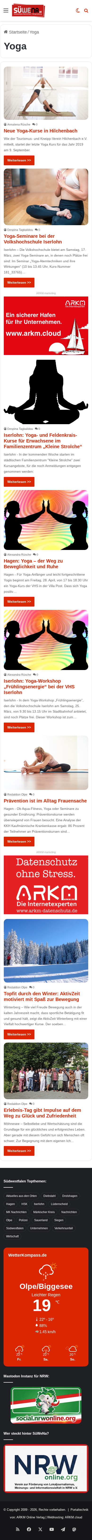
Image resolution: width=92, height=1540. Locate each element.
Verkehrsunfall (63, 1228)
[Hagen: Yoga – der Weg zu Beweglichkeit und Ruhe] (46, 520)
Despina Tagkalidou (20, 230)
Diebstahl (49, 1196)
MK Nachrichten (16, 1212)
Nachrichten (69, 1212)
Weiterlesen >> (19, 160)
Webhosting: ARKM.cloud (64, 1517)
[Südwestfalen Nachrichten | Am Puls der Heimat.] (28, 10)
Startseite (17, 32)
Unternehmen (39, 1228)
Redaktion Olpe (17, 794)
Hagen (10, 1204)
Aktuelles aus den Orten (21, 1196)
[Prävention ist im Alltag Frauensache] (46, 763)
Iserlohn (39, 1204)
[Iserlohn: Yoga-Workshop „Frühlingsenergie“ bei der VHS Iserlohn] (46, 640)
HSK (24, 1204)
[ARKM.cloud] (46, 325)
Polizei (23, 1220)
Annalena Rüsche (18, 124)
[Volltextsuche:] (86, 12)
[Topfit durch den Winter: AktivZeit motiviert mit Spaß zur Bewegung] (46, 951)
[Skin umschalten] (77, 12)
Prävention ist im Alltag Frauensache (45, 800)
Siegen (58, 1220)
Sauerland (41, 1220)
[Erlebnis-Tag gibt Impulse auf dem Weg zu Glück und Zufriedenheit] (46, 1071)
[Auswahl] (6, 12)
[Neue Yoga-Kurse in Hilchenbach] (46, 93)
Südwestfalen (15, 1228)
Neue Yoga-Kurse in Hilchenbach (40, 130)
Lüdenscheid (59, 1204)
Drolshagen (69, 1196)
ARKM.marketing (46, 293)
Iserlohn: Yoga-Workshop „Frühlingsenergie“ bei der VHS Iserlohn (39, 686)
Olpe (9, 1220)
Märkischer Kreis (44, 1212)
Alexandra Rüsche (19, 554)
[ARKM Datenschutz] (46, 884)
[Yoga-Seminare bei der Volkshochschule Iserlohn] (46, 197)
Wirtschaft (12, 1236)
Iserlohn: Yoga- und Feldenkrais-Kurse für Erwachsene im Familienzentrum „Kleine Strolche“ (43, 440)
